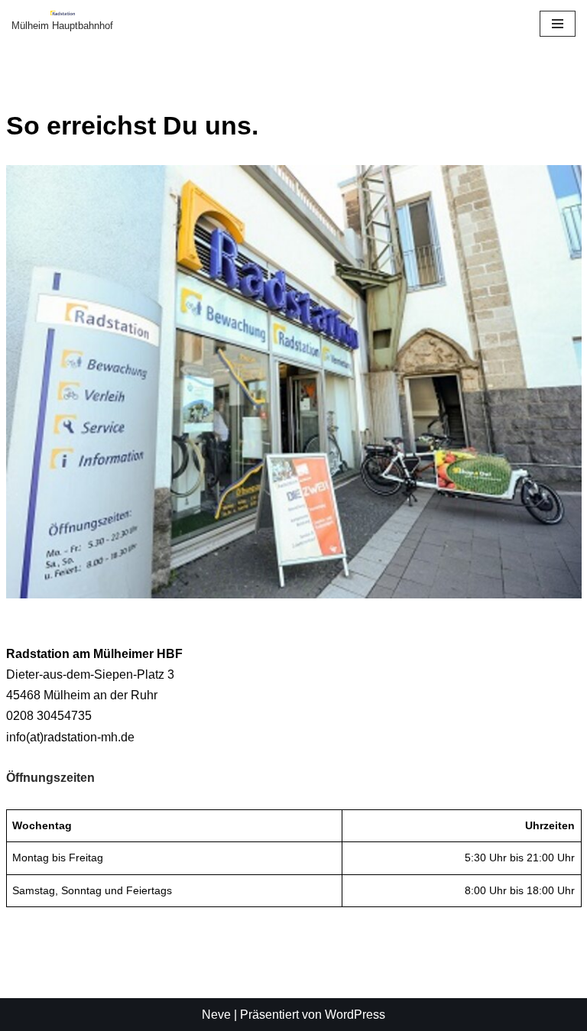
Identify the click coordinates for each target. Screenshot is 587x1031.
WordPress (355, 1014)
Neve (216, 1014)
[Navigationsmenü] (558, 24)
